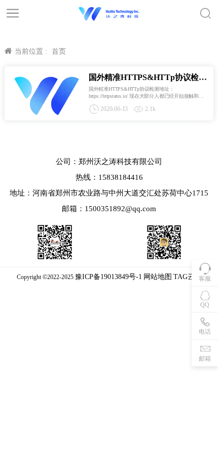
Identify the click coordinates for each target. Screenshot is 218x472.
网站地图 (157, 277)
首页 (59, 51)
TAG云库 (187, 277)
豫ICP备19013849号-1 (108, 277)
